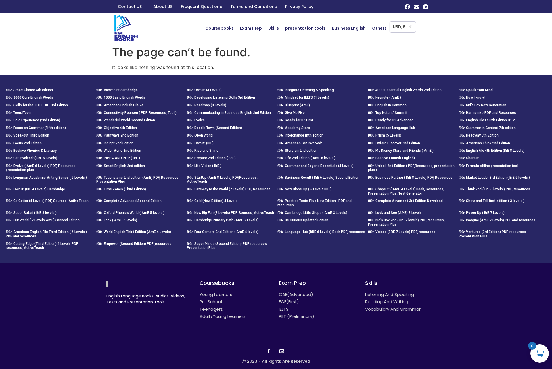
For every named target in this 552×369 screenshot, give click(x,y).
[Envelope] (416, 6)
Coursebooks (219, 28)
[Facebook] (407, 6)
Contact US (130, 6)
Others (379, 28)
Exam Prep (251, 28)
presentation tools (305, 28)
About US (162, 6)
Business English (349, 28)
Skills (273, 28)
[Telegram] (425, 6)
